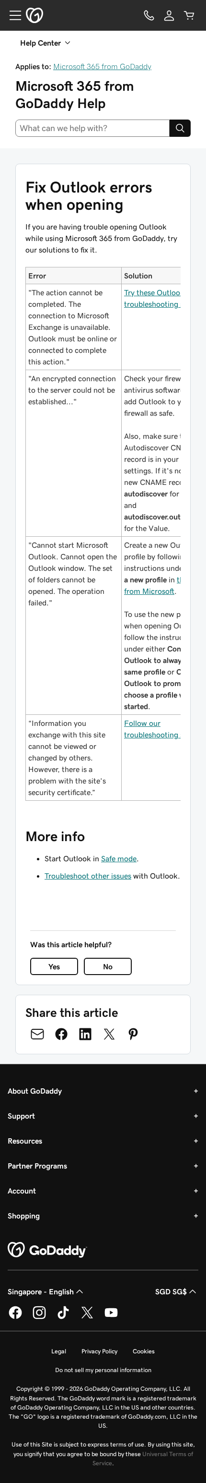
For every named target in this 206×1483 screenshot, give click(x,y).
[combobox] (92, 128)
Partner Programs (37, 1166)
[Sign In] (169, 15)
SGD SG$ (171, 1291)
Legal (58, 1351)
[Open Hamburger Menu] (11, 15)
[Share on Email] (37, 1034)
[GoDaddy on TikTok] (63, 1317)
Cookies (144, 1351)
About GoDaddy (35, 1091)
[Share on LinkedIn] (85, 1034)
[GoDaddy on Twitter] (87, 1317)
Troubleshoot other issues (88, 876)
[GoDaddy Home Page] (47, 1250)
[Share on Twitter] (109, 1034)
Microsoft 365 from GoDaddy (102, 66)
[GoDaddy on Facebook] (15, 1317)
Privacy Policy (99, 1351)
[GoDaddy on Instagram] (39, 1317)
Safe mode (119, 858)
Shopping (24, 1215)
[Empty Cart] (189, 15)
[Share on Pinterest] (133, 1034)
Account (22, 1190)
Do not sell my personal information (103, 1370)
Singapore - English (41, 1291)
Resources (25, 1141)
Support (21, 1116)
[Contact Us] (149, 15)
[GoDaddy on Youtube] (111, 1317)
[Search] (180, 128)
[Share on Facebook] (61, 1034)
